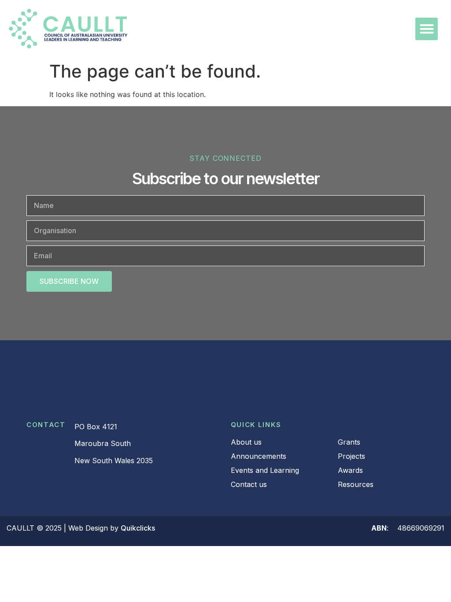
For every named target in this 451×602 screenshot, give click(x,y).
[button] (426, 29)
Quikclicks (138, 528)
